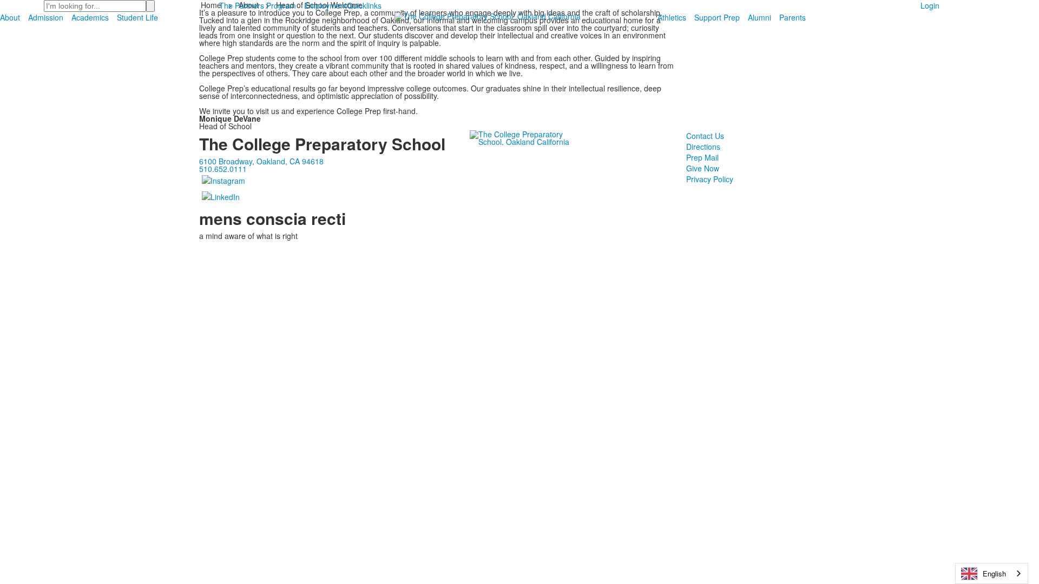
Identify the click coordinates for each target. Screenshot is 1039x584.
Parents (792, 17)
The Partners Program (257, 5)
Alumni (759, 17)
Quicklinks (364, 5)
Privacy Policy (709, 179)
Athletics (671, 17)
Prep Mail (702, 157)
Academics (90, 17)
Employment (325, 5)
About (10, 17)
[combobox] (991, 573)
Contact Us (705, 135)
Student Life (137, 17)
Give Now (702, 168)
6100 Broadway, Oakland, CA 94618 (261, 161)
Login (929, 5)
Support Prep (717, 17)
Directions (703, 146)
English (994, 573)
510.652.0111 (223, 168)
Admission (45, 17)
